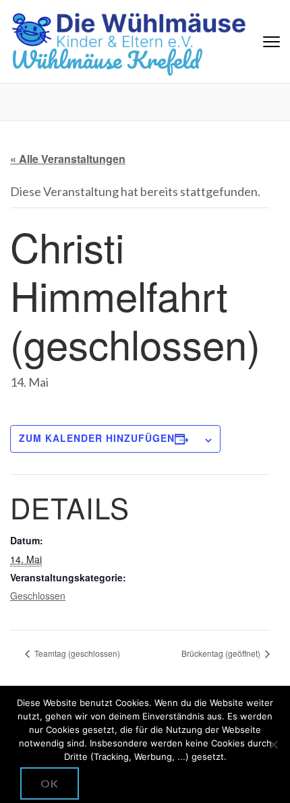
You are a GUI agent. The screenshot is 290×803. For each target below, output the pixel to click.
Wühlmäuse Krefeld (105, 59)
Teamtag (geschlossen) (76, 653)
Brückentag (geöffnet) (221, 653)
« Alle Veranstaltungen (67, 158)
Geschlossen (37, 595)
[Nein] (273, 744)
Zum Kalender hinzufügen (97, 438)
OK (49, 783)
